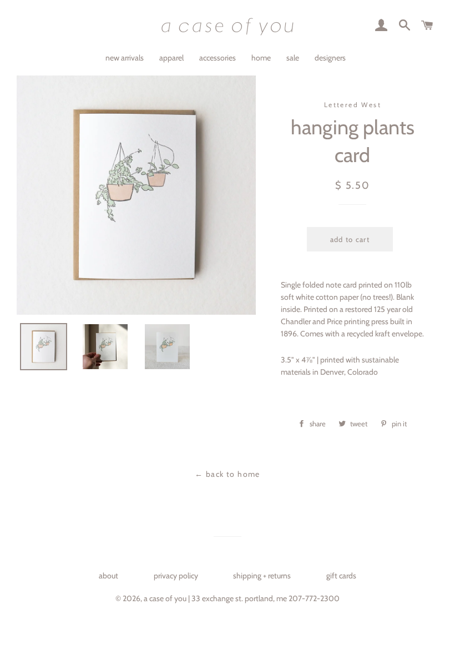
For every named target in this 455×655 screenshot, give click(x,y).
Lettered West (352, 104)
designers (330, 58)
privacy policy (176, 576)
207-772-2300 (314, 598)
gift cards (341, 576)
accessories (217, 58)
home (261, 58)
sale (292, 58)
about (108, 576)
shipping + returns (262, 576)
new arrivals (124, 58)
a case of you (165, 598)
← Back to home (227, 474)
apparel (171, 58)
